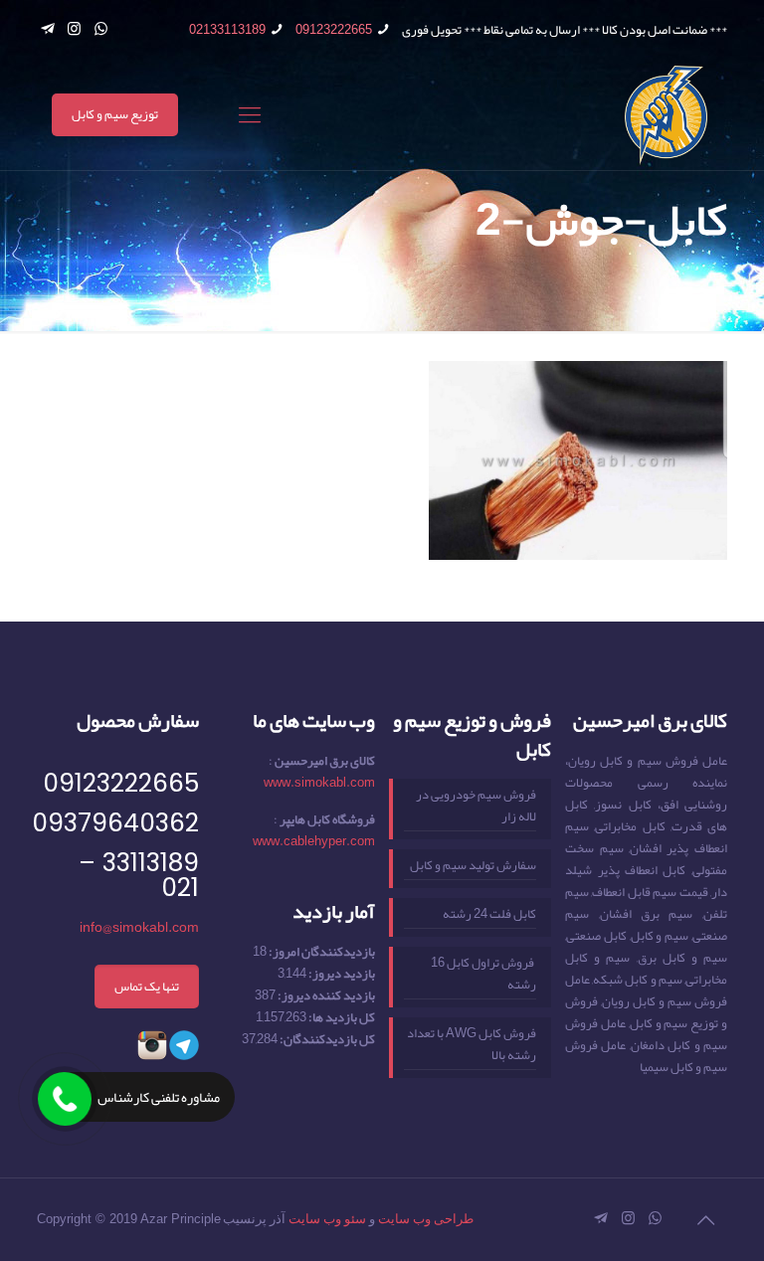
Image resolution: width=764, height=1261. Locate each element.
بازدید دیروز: (340, 974)
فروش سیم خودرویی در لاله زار (476, 806)
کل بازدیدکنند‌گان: (326, 1039)
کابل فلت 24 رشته (489, 915)
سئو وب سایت (327, 1218)
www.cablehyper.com (314, 841)
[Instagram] (74, 29)
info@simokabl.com (139, 927)
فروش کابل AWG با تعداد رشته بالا (471, 1045)
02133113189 (227, 30)
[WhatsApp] (101, 29)
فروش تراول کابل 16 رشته (483, 974)
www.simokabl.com (319, 783)
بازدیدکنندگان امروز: (321, 952)
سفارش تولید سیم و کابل (473, 866)
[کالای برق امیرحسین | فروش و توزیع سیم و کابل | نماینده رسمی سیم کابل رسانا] (666, 115)
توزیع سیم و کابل (115, 114)
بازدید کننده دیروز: (325, 995)
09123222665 (333, 30)
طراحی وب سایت (426, 1218)
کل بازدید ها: (340, 1017)
